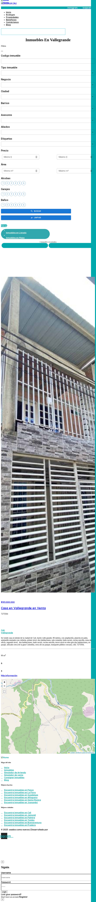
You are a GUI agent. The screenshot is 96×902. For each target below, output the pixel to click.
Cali (2, 630)
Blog (8, 24)
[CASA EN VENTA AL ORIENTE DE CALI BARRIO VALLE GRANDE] (48, 433)
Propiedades (12, 17)
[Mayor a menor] (72, 245)
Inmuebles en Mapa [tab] (15, 237)
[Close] (2, 51)
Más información (9, 675)
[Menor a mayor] (25, 245)
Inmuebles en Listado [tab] (16, 232)
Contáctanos (12, 22)
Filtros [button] (4, 225)
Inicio (8, 12)
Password (5, 882)
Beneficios (11, 19)
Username (6, 872)
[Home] (5, 2)
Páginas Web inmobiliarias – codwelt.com (68, 829)
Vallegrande (7, 632)
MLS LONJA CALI (9, 3)
